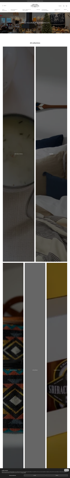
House (38, 9)
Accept (35, 475)
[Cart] (66, 6)
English (60, 5)
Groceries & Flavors (14, 10)
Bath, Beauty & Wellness (27, 10)
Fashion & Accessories (45, 10)
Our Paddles (4, 10)
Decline (57, 475)
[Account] (63, 6)
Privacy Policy (23, 472)
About (65, 9)
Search (5, 5)
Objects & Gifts (57, 10)
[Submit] (3, 5)
